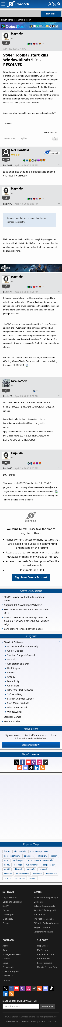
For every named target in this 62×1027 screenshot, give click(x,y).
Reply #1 (7, 165)
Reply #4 (7, 395)
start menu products (39, 851)
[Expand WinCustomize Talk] (5, 707)
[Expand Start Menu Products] (5, 703)
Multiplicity (8, 918)
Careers (6, 958)
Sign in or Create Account (31, 577)
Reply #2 (7, 203)
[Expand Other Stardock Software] (5, 690)
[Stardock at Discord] (25, 768)
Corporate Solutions (12, 901)
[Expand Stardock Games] (2, 717)
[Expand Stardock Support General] (5, 655)
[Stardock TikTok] (31, 768)
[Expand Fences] (5, 673)
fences (7, 851)
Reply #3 (7, 291)
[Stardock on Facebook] (22, 762)
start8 (6, 860)
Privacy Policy (12, 1021)
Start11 (6, 905)
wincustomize (32, 864)
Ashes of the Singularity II (46, 897)
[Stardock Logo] (18, 4)
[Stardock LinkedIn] (37, 768)
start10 (7, 864)
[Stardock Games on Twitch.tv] (34, 762)
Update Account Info (47, 967)
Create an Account (46, 954)
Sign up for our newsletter (19, 1000)
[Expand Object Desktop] (5, 651)
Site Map (52, 1021)
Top (59, 165)
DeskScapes (8, 914)
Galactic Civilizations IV (44, 905)
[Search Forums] (58, 4)
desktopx (18, 864)
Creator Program (11, 971)
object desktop (22, 873)
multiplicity (42, 856)
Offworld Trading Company (46, 923)
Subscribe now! (31, 744)
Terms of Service (28, 1021)
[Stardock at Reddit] (19, 768)
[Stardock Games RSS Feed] (42, 768)
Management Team (12, 954)
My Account (42, 950)
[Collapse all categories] (59, 641)
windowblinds (50, 132)
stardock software (12, 856)
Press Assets (8, 967)
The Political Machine (44, 918)
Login (28, 19)
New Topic (50, 14)
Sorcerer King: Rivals (43, 931)
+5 (6, 43)
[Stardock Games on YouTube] (28, 762)
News (5, 962)
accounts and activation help (40, 860)
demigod (43, 869)
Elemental (38, 901)
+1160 (6, 159)
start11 (7, 869)
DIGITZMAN (19, 381)
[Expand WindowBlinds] (5, 712)
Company (8, 940)
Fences (6, 910)
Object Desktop (10, 897)
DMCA (42, 1021)
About (5, 945)
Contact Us (8, 975)
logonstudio (51, 873)
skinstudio (18, 869)
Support (42, 940)
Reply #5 (7, 468)
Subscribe (47, 1006)
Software (8, 891)
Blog (5, 950)
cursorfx (31, 869)
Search (20, 19)
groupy (54, 856)
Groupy (6, 923)
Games (38, 891)
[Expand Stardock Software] (2, 642)
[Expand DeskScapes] (5, 668)
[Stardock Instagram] (39, 762)
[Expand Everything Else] (2, 721)
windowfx (8, 873)
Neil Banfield (20, 150)
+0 (6, 390)
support (32, 878)
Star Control (39, 914)
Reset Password (44, 962)
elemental (37, 873)
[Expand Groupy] (5, 677)
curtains (7, 878)
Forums (6, 979)
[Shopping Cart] (54, 4)
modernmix (20, 878)
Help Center (42, 945)
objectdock (28, 856)
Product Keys (43, 958)
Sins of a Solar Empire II (45, 910)
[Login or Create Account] (49, 4)
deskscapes (18, 860)
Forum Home (7, 19)
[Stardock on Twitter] (17, 762)
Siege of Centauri (42, 927)
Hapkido (17, 33)
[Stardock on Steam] (45, 762)
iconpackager (49, 864)
